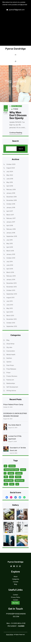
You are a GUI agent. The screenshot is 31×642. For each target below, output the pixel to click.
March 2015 (10, 251)
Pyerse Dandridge (15, 48)
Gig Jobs (9, 347)
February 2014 (11, 276)
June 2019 (9, 179)
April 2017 (9, 211)
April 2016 (9, 225)
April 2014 (9, 269)
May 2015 (9, 243)
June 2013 (9, 305)
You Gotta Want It (14, 425)
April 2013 (9, 312)
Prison (8, 372)
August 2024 (10, 168)
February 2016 (11, 229)
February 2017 (11, 218)
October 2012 (10, 323)
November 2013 (11, 287)
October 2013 (10, 290)
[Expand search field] (15, 61)
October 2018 (10, 204)
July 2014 (9, 261)
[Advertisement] (15, 28)
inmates (18, 473)
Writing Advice (11, 390)
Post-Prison (10, 365)
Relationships (10, 383)
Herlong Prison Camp (11, 469)
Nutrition (9, 358)
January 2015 (10, 254)
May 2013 (9, 308)
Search (21, 149)
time (11, 484)
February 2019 (11, 189)
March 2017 (10, 215)
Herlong (12, 466)
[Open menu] (15, 55)
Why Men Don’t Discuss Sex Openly (18, 115)
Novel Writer (9, 634)
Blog (7, 340)
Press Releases (11, 369)
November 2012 (11, 319)
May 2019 (9, 182)
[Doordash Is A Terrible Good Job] (6, 449)
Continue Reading (15, 132)
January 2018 (10, 207)
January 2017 (10, 222)
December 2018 (11, 197)
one (11, 477)
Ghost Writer (10, 344)
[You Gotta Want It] (5, 427)
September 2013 (11, 294)
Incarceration (10, 351)
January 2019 (10, 193)
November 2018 (11, 200)
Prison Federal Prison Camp (13, 404)
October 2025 (10, 164)
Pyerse (15, 109)
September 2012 (11, 326)
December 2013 (11, 283)
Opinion (8, 362)
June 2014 (9, 265)
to (17, 484)
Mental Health (16, 106)
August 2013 (10, 297)
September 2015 (11, 236)
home (23, 469)
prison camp (8, 480)
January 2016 (10, 233)
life (6, 477)
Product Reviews (11, 376)
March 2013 (10, 315)
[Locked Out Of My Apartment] (5, 438)
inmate (11, 473)
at (5, 466)
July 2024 (9, 171)
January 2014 (10, 279)
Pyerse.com (10, 380)
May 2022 (9, 175)
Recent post (19, 480)
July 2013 (9, 301)
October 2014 (10, 258)
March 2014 (10, 272)
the (6, 484)
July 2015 (9, 240)
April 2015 (9, 247)
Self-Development (12, 387)
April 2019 (9, 186)
